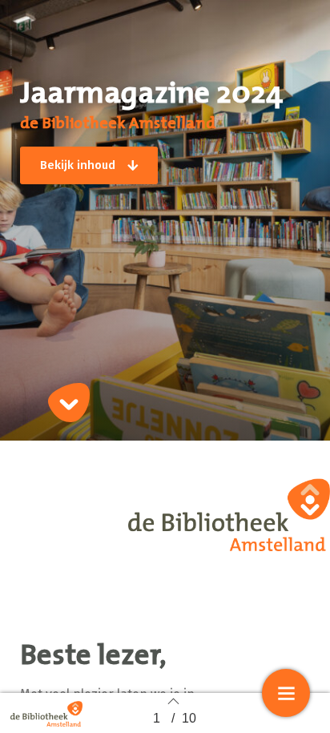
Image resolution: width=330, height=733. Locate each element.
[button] (89, 165)
